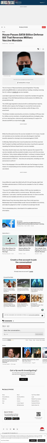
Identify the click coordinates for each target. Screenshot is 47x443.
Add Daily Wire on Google (24, 82)
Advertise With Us (20, 396)
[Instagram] (10, 429)
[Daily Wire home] (23, 27)
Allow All (33, 440)
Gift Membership (20, 405)
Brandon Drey (5, 43)
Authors (18, 398)
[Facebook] (3, 429)
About (18, 394)
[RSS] (17, 429)
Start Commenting (23, 267)
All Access (4, 398)
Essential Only (41, 440)
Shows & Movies (5, 396)
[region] (23, 438)
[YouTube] (14, 429)
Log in (31, 271)
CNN (23, 120)
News (3, 394)
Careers (18, 401)
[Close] (45, 436)
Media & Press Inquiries (36, 398)
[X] (7, 429)
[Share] (43, 49)
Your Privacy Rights (36, 394)
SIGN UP (43, 27)
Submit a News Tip (35, 405)
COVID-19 (15, 92)
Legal (33, 396)
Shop (3, 401)
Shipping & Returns (35, 401)
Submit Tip (23, 379)
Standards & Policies (36, 403)
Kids (3, 403)
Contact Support (20, 403)
